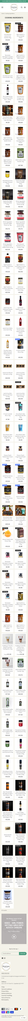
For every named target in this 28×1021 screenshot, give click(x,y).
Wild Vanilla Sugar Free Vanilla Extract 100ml (7, 731)
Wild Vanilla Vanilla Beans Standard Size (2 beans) (8, 711)
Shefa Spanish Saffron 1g (7, 835)
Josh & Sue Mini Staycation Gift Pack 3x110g (20, 395)
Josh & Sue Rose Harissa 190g (20, 497)
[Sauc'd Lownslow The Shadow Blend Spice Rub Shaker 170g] (7, 850)
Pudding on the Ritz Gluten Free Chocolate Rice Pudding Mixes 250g (20, 649)
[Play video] (14, 936)
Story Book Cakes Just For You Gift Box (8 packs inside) (7, 518)
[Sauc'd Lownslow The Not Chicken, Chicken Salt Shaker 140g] (7, 872)
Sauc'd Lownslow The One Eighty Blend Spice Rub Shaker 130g (20, 859)
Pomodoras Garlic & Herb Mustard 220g (7, 751)
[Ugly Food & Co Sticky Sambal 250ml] (20, 27)
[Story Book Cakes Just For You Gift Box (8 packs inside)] (7, 510)
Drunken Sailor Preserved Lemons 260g (8, 903)
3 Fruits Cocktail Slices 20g (7, 414)
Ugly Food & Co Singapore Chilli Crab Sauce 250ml (20, 77)
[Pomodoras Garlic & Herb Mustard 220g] (7, 744)
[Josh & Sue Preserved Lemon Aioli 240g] (20, 280)
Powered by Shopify (6, 1017)
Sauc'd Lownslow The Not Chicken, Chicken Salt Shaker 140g (7, 881)
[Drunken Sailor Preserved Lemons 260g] (7, 894)
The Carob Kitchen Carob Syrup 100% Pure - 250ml (8, 98)
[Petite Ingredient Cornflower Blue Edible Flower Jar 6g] (7, 237)
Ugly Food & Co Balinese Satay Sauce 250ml (8, 161)
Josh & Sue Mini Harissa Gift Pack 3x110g (20, 374)
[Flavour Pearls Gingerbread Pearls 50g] (20, 448)
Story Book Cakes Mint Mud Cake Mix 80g (20, 415)
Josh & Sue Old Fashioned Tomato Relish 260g (7, 309)
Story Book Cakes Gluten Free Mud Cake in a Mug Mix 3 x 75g (20, 519)
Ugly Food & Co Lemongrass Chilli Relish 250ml (7, 139)
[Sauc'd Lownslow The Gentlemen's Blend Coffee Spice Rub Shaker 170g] (7, 806)
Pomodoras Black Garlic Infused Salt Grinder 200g (20, 773)
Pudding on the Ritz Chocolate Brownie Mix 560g (7, 671)
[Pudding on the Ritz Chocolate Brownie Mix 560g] (7, 663)
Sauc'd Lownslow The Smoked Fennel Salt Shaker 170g (20, 793)
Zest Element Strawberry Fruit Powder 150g (20, 245)
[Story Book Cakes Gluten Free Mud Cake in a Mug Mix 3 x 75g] (20, 510)
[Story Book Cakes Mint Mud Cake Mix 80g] (20, 407)
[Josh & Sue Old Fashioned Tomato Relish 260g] (7, 301)
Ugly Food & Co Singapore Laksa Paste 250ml (20, 56)
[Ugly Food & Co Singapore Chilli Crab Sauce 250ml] (20, 69)
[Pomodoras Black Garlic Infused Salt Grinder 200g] (20, 764)
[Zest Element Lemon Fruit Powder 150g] (7, 27)
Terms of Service (5, 998)
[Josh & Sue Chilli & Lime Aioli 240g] (7, 321)
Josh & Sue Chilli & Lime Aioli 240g (7, 329)
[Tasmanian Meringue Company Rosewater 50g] (7, 555)
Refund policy (5, 1000)
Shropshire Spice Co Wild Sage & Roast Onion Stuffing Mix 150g (20, 542)
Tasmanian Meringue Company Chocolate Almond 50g (7, 605)
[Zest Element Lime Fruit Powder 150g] (7, 69)
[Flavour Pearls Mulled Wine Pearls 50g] (7, 448)
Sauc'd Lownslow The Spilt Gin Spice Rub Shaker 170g (8, 793)
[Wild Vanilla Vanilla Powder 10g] (20, 663)
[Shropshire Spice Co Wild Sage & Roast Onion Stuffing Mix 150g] (20, 532)
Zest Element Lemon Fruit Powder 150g (7, 36)
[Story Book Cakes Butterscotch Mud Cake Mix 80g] (7, 110)
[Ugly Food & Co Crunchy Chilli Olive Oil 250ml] (7, 280)
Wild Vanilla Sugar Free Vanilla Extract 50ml (20, 711)
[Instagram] (4, 958)
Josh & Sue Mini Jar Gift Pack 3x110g (8, 373)
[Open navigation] (2, 7)
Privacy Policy (5, 991)
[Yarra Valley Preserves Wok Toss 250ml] (20, 806)
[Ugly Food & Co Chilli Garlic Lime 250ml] (7, 618)
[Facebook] (2, 958)
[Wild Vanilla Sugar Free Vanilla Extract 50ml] (20, 702)
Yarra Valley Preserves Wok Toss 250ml (20, 814)
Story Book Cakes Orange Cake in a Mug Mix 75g (7, 436)
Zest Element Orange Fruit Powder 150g (20, 98)
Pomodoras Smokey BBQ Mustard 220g (20, 730)
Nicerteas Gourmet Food (17, 1015)
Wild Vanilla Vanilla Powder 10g (20, 670)
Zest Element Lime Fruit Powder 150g (8, 76)
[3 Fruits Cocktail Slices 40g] (20, 343)
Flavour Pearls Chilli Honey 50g (7, 540)
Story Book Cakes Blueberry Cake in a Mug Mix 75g (20, 436)
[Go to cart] (25, 7)
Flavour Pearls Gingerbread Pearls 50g (20, 457)
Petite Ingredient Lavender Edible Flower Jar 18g (7, 223)
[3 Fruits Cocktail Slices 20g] (7, 407)
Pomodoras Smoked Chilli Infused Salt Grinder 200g (20, 752)
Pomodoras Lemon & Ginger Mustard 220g (8, 182)
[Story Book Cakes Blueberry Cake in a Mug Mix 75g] (20, 428)
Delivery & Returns (6, 993)
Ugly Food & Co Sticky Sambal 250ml (20, 36)
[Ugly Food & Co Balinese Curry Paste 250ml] (20, 618)
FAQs (2, 987)
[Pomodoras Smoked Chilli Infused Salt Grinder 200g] (20, 744)
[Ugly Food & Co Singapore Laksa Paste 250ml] (20, 48)
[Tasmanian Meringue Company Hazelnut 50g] (7, 575)
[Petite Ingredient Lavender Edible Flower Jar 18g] (7, 215)
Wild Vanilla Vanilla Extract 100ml (20, 691)
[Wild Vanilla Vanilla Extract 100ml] (20, 683)
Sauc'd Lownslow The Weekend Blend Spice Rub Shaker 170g (20, 837)
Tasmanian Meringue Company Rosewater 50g (7, 563)
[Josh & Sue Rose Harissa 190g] (20, 489)
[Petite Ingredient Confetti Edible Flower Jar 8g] (20, 194)
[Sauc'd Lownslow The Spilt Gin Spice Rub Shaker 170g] (7, 785)
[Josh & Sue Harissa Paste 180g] (7, 469)
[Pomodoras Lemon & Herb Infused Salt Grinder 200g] (7, 764)
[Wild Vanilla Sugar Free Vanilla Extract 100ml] (7, 723)
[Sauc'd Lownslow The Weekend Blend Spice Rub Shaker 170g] (20, 828)
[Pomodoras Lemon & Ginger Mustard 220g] (7, 174)
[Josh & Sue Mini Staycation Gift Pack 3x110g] (20, 386)
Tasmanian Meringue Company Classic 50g (20, 584)
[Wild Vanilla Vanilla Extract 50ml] (7, 683)
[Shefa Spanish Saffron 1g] (7, 828)
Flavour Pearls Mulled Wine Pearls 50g (8, 457)
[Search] (21, 7)
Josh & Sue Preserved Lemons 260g (8, 498)
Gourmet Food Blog (6, 995)
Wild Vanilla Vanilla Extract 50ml (8, 691)
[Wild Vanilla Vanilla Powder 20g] (20, 153)
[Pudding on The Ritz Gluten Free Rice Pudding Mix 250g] (7, 639)
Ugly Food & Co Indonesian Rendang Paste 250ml (20, 140)
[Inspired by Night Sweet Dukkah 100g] (20, 174)
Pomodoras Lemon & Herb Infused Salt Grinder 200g (7, 773)
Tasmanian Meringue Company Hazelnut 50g (7, 584)
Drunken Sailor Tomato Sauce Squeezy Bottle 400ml (20, 331)
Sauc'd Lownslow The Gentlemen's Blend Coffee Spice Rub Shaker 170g (8, 815)
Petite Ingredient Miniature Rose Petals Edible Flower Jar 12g (20, 224)
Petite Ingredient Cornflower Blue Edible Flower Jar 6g (7, 245)
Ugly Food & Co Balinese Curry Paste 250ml (20, 626)
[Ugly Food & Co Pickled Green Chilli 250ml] (20, 596)
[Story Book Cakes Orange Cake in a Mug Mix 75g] (7, 428)
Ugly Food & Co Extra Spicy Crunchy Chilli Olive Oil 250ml (20, 267)
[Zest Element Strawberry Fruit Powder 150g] (20, 237)
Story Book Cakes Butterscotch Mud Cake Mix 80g (8, 118)
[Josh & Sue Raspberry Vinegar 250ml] (20, 301)
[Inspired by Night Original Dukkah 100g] (7, 194)
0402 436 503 (5, 973)
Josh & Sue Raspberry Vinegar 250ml (20, 309)
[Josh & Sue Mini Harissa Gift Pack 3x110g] (20, 366)
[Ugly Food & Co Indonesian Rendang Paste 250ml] (20, 131)
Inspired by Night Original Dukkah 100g (7, 203)
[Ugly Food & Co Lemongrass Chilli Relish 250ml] (7, 131)
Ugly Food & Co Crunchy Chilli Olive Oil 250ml (7, 288)
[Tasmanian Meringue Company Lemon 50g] (20, 555)
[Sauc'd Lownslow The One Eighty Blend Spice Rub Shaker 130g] (20, 850)
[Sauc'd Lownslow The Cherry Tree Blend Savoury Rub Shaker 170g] (20, 872)
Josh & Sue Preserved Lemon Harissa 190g (20, 477)
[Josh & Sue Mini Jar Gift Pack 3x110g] (7, 366)
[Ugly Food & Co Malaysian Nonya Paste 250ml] (20, 110)
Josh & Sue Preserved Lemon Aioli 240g (20, 288)
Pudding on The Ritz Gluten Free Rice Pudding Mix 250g (7, 647)
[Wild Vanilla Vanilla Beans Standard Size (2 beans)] (7, 702)
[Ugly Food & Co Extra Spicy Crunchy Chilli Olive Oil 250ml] (20, 258)
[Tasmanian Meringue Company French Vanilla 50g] (7, 48)
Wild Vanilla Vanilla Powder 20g (20, 160)
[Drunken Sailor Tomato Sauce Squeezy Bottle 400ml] (20, 321)
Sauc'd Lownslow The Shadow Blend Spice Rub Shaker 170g (8, 859)
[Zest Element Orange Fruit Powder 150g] (20, 89)
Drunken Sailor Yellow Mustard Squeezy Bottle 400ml (8, 353)
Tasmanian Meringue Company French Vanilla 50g (7, 56)
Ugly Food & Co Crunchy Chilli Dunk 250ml (7, 266)
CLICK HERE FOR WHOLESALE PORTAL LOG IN (14, 1)
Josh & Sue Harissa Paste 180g (7, 476)
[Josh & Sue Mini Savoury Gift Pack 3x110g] (7, 386)
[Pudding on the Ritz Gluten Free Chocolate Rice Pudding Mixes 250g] (20, 639)
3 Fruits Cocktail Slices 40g (20, 351)
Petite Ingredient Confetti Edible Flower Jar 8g (20, 203)
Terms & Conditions (6, 989)
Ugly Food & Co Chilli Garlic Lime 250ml (7, 626)
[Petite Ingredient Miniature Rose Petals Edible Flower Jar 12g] (20, 215)
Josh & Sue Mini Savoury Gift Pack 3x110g (7, 395)
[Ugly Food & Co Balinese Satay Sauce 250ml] (7, 153)
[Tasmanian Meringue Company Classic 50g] (20, 575)
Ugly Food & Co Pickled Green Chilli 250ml (20, 604)
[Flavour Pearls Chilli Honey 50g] (7, 532)
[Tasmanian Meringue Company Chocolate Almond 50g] (7, 596)
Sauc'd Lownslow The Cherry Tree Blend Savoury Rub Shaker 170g (20, 881)
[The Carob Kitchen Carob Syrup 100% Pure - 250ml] (7, 89)
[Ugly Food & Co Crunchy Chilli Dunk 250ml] (7, 258)
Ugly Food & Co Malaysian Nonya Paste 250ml (20, 118)
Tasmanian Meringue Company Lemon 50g (20, 563)
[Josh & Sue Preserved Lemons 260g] (7, 489)
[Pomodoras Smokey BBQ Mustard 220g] (20, 723)
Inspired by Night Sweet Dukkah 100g (20, 182)
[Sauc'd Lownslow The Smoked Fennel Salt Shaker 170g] (20, 785)
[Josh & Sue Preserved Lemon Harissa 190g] (20, 469)
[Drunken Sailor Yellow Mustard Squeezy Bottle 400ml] (7, 343)
